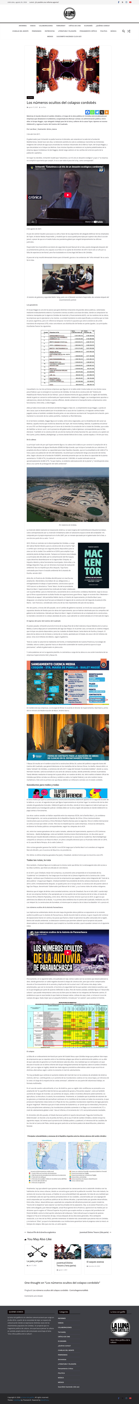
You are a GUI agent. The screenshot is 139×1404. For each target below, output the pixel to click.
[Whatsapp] (92, 112)
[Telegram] (97, 112)
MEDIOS (50, 36)
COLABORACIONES (46, 26)
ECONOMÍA (88, 26)
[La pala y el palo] (38, 1246)
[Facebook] (87, 112)
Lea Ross (43, 107)
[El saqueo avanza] (97, 1246)
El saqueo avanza (95, 1261)
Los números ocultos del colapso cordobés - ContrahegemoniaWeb (60, 1290)
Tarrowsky (60, 26)
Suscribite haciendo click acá (69, 36)
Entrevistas (50, 31)
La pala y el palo (35, 1261)
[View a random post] (128, 31)
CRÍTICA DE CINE (75, 26)
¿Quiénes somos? (103, 26)
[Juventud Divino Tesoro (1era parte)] (68, 1246)
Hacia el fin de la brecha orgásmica (41, 1232)
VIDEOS (33, 26)
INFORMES (23, 26)
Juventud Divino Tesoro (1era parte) (66, 1264)
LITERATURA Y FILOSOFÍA (67, 31)
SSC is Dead (39, 2)
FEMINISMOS (36, 31)
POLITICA (103, 31)
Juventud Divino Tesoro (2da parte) (94, 1232)
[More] (106, 112)
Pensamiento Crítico (88, 31)
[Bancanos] (67, 790)
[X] (102, 112)
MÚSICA (113, 31)
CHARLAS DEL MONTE (20, 31)
